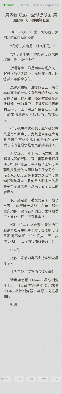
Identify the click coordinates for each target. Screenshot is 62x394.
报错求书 (44, 5)
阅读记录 (54, 5)
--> (55, 379)
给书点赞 (35, 5)
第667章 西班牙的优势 (6, 379)
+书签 (43, 379)
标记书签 (25, 5)
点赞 (18, 379)
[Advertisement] (31, 341)
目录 (31, 379)
